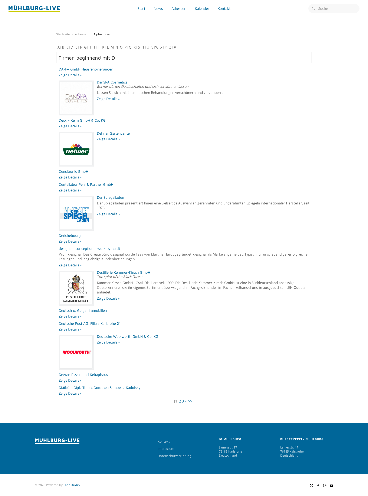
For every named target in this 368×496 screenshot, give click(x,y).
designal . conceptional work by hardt (89, 248)
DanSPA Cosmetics (112, 82)
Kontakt (164, 441)
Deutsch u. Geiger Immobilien (83, 310)
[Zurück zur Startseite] (34, 8)
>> (190, 401)
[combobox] (333, 8)
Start (141, 8)
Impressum (166, 448)
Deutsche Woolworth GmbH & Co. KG (127, 336)
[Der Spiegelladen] (76, 213)
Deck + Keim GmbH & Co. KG (82, 120)
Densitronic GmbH (73, 171)
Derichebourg (70, 235)
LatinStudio (71, 485)
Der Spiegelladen (110, 197)
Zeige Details (69, 75)
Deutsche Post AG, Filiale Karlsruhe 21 (90, 323)
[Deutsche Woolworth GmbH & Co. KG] (76, 352)
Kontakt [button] (224, 8)
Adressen (178, 8)
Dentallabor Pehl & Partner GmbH (86, 184)
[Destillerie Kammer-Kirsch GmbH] (76, 288)
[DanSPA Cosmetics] (76, 98)
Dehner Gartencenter (114, 133)
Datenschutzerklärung (174, 456)
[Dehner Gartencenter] (76, 149)
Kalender (202, 8)
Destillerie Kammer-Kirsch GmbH (123, 272)
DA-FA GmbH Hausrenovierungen (86, 69)
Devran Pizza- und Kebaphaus (83, 374)
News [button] (158, 8)
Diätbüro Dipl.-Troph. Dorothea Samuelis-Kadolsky (100, 387)
